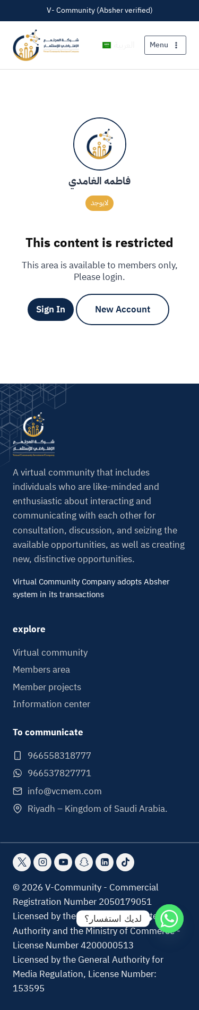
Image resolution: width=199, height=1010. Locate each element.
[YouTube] (63, 862)
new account (122, 309)
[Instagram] (42, 862)
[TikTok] (125, 862)
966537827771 (59, 773)
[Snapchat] (84, 862)
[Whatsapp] (169, 918)
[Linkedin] (105, 862)
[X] (22, 862)
